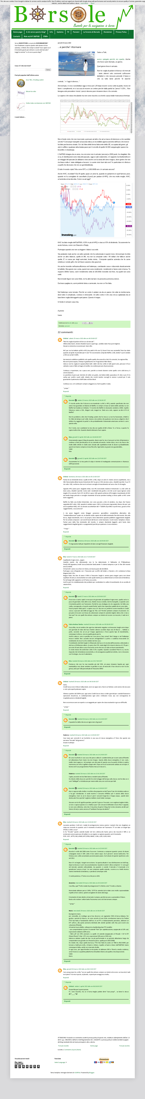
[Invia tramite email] (83, 323)
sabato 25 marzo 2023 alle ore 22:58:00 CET (91, 400)
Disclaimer (108, 32)
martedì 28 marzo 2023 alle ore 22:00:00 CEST (92, 788)
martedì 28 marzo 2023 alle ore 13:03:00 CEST (82, 822)
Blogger (91, 1073)
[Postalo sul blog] (85, 323)
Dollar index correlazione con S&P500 (38, 103)
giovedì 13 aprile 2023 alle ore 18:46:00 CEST (87, 437)
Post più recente (63, 1046)
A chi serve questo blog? (36, 32)
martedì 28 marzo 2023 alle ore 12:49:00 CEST (84, 735)
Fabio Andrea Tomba (76, 624)
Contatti (16, 36)
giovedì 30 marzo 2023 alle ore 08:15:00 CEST (81, 969)
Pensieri (76, 32)
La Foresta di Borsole (91, 32)
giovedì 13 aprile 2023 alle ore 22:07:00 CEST (91, 458)
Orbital (65, 338)
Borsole (71, 400)
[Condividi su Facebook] (90, 323)
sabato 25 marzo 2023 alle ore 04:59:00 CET (83, 338)
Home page (17, 32)
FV (68, 32)
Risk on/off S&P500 (31, 36)
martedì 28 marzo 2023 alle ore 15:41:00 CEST (90, 774)
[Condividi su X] (87, 323)
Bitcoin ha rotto (31, 91)
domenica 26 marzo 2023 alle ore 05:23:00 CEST (84, 477)
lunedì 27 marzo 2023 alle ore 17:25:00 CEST (81, 557)
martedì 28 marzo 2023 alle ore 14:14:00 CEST (92, 719)
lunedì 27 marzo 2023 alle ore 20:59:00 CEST (91, 596)
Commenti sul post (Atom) (72, 1050)
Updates (60, 32)
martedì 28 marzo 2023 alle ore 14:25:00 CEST (92, 848)
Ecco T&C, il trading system (35, 80)
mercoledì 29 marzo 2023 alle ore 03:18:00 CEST (91, 883)
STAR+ (45, 36)
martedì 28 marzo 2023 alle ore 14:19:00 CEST (92, 755)
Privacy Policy (121, 32)
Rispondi (66, 391)
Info (51, 32)
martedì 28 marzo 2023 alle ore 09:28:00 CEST (99, 624)
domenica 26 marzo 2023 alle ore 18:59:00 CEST (93, 541)
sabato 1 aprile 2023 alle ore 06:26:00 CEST (88, 986)
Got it (92, 3)
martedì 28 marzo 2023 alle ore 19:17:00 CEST (87, 661)
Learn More (84, 3)
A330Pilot (77, 1073)
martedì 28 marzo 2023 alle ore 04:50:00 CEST (84, 682)
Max (70, 437)
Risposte (68, 396)
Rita (64, 557)
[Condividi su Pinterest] (92, 323)
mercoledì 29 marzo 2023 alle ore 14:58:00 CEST (89, 911)
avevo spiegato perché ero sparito (110, 59)
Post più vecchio (124, 1046)
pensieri (67, 326)
